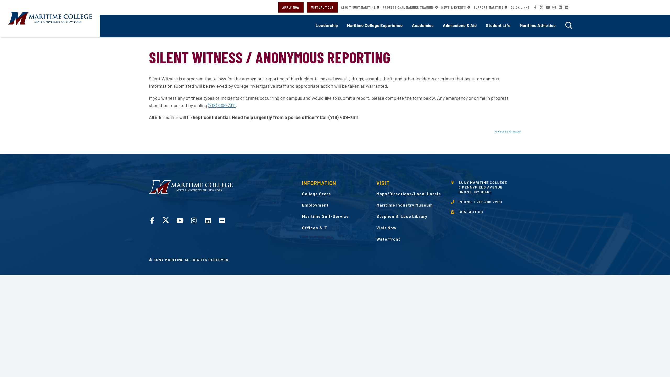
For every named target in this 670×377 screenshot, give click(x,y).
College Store (316, 193)
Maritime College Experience (375, 25)
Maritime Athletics (538, 25)
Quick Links (520, 7)
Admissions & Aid (460, 25)
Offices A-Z (314, 227)
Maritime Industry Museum (404, 204)
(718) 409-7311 (222, 105)
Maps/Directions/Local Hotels (408, 193)
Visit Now (386, 227)
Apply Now (290, 7)
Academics (423, 25)
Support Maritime (488, 7)
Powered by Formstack (508, 131)
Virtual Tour (322, 7)
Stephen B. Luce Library (401, 216)
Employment (315, 204)
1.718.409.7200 (488, 201)
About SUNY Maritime (358, 7)
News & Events (453, 7)
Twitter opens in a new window (541, 7)
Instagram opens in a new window (554, 7)
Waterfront (388, 238)
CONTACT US (471, 211)
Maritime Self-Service (325, 216)
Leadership (327, 25)
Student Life (498, 25)
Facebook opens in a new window (535, 7)
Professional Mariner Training (408, 7)
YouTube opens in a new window (548, 7)
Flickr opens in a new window (566, 7)
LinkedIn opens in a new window (560, 7)
